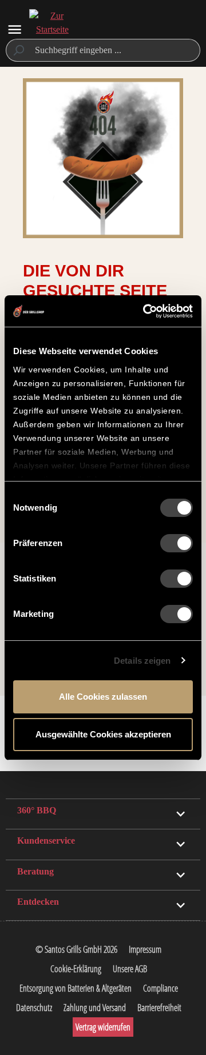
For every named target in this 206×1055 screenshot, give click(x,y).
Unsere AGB (130, 968)
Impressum (145, 949)
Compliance (160, 988)
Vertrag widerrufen (103, 1027)
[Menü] (14, 29)
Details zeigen (142, 660)
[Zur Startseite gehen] (52, 29)
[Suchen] (18, 50)
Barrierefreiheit (159, 1007)
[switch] (176, 543)
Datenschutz (34, 1007)
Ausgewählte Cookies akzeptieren (103, 734)
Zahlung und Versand (95, 1007)
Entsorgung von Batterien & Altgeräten (75, 988)
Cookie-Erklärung (75, 968)
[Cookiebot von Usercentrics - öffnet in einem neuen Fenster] (145, 311)
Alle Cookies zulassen (103, 696)
